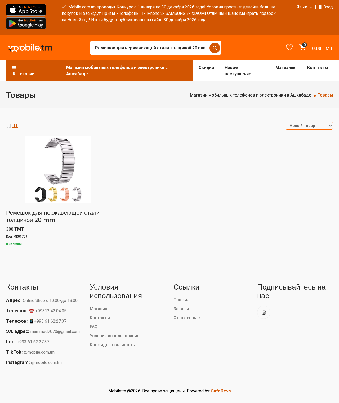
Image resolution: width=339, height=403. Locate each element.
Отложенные (186, 317)
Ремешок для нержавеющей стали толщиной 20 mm (53, 216)
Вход (328, 7)
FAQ (93, 326)
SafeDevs (221, 390)
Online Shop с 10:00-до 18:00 (50, 300)
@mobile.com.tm (39, 352)
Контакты (317, 67)
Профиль (182, 299)
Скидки (206, 67)
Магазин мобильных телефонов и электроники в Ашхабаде (117, 70)
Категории (23, 73)
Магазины (286, 67)
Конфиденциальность (112, 344)
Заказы (181, 308)
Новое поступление (238, 70)
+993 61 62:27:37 (33, 341)
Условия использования (114, 335)
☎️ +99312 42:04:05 (47, 310)
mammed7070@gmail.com (55, 331)
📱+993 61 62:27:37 (47, 321)
